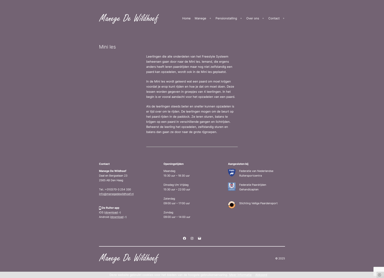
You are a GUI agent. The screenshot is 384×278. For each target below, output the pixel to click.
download (111, 212)
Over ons (252, 18)
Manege (200, 18)
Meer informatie (240, 275)
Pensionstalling (226, 18)
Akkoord (261, 275)
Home (186, 18)
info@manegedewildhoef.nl (116, 194)
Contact (274, 18)
